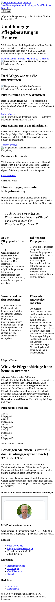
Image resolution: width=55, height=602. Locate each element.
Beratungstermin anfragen (13, 58)
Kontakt (5, 8)
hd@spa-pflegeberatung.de (20, 548)
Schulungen (30, 5)
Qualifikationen (44, 5)
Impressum (12, 586)
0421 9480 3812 (15, 545)
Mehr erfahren (8, 114)
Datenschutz (13, 588)
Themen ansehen (9, 145)
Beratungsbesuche (15, 5)
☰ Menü (6, 11)
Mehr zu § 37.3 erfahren (38, 58)
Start (3, 5)
